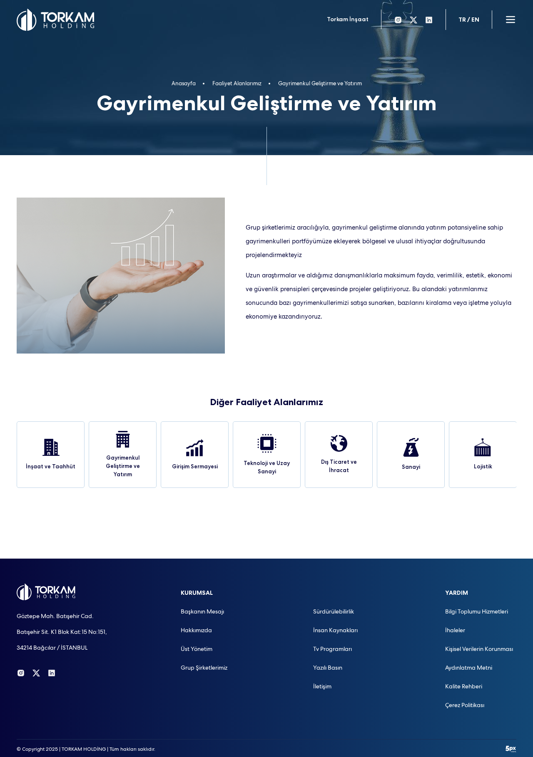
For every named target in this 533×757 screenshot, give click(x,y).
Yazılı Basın (327, 667)
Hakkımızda (196, 630)
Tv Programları (332, 649)
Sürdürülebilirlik (333, 611)
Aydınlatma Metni (468, 667)
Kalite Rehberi (463, 686)
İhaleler (455, 630)
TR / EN (468, 19)
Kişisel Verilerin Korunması (479, 649)
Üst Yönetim (196, 649)
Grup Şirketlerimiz (204, 667)
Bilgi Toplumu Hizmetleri (476, 611)
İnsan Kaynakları (335, 630)
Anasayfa (184, 83)
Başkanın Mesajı (202, 611)
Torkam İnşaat (348, 19)
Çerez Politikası (464, 705)
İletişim (322, 686)
